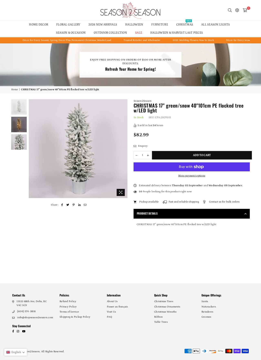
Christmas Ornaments (167, 306)
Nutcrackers (208, 306)
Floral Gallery (68, 24)
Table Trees (161, 322)
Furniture (159, 24)
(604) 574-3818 (26, 311)
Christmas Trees (163, 301)
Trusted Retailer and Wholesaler (134, 40)
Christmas (184, 23)
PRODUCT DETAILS (147, 213)
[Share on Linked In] (79, 205)
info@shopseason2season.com (35, 317)
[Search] (229, 10)
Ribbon (158, 316)
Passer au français (117, 306)
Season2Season (143, 100)
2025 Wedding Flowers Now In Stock (185, 40)
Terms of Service (69, 311)
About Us (112, 301)
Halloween (134, 24)
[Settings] (237, 10)
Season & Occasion (71, 32)
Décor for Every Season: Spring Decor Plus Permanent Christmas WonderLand (59, 40)
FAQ (109, 316)
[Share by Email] (85, 205)
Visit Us (111, 311)
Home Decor (38, 24)
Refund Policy (68, 301)
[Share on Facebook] (62, 205)
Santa (204, 301)
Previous (32, 148)
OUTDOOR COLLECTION (110, 32)
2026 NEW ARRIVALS (102, 24)
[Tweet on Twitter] (68, 205)
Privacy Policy (68, 306)
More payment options (191, 175)
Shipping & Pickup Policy (75, 316)
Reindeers (207, 311)
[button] (15, 352)
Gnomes (206, 316)
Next (123, 148)
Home (14, 89)
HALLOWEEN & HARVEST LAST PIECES (176, 32)
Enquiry (142, 146)
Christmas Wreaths (165, 311)
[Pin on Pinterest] (73, 205)
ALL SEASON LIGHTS (215, 24)
